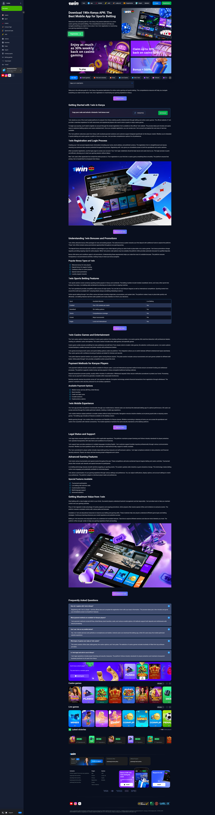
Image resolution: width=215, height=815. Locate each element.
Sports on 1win (119, 328)
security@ (72, 777)
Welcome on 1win (120, 232)
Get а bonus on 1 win (120, 594)
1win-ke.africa (77, 775)
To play (142, 678)
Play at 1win (120, 98)
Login (156, 3)
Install (127, 784)
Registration (166, 3)
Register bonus (82, 69)
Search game (80, 676)
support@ (72, 775)
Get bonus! (163, 113)
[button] (123, 69)
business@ (72, 780)
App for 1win (120, 427)
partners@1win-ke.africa (75, 782)
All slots (159, 683)
